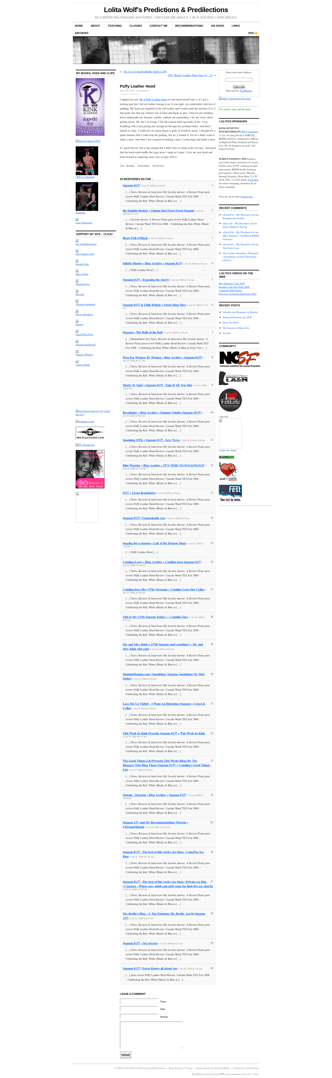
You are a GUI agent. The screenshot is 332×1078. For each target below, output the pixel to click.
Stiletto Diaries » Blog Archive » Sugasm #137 (152, 263)
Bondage (130, 165)
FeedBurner (246, 90)
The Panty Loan (231, 248)
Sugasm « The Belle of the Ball (142, 332)
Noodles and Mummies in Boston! (240, 312)
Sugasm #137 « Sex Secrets (140, 943)
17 (211, 589)
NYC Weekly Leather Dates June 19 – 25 (190, 75)
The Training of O (85, 254)
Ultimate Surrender (85, 304)
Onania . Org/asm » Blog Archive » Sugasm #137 (154, 795)
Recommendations (189, 25)
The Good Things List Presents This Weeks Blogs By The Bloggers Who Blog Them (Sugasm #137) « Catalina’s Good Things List (166, 765)
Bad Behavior (199, 1074)
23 (211, 760)
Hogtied (80, 294)
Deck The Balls (231, 322)
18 (211, 617)
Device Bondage (84, 314)
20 (211, 674)
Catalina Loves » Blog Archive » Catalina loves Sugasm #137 (162, 562)
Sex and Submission (86, 244)
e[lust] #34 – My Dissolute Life (239, 214)
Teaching (115, 25)
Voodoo (227, 333)
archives (81, 33)
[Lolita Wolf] (230, 447)
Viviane (188, 1068)
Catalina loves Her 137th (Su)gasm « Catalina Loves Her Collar (163, 589)
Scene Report (143, 165)
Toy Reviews (158, 165)
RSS (251, 33)
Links (236, 25)
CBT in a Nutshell (85, 177)
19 (211, 644)
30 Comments (142, 90)
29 (211, 943)
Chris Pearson (252, 1068)
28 (211, 913)
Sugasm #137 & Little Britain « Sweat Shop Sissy (154, 304)
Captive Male (83, 364)
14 (211, 518)
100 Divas (217, 25)
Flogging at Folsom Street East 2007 (238, 294)
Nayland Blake (222, 1068)
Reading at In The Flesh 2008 (234, 287)
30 (211, 968)
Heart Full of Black (135, 238)
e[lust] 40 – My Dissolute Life (238, 223)
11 (211, 440)
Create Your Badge (228, 450)
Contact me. (247, 196)
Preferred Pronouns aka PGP (237, 317)
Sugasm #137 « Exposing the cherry (146, 279)
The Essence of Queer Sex (236, 328)
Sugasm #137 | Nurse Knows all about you (150, 968)
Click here (253, 179)
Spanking (81, 212)
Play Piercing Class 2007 (232, 283)
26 (211, 852)
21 (211, 703)
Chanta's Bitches (84, 354)
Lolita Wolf (223, 417)
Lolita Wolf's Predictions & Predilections (166, 10)
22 (211, 733)
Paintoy (80, 324)
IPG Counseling (250, 131)
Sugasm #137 (131, 185)
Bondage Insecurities (234, 218)
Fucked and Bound (85, 344)
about (95, 25)
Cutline (237, 1068)
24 (211, 795)
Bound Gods (82, 264)
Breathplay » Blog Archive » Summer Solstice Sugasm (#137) (162, 412)
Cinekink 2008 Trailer (230, 290)
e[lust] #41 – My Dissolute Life (239, 244)
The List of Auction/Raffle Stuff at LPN (145, 71)
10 (211, 412)
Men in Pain (82, 274)
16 (211, 562)
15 (211, 543)
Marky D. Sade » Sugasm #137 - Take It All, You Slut (157, 385)
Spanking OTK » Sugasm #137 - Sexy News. (151, 440)
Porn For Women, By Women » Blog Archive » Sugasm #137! (162, 357)
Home (79, 25)
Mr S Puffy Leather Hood (153, 99)
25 (211, 822)
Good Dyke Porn (84, 334)
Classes (135, 25)
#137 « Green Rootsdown (139, 493)
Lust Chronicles (84, 222)
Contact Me (159, 25)
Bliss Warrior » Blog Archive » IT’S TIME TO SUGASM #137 (163, 465)
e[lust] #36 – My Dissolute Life (239, 232)
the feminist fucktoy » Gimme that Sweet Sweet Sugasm (158, 210)
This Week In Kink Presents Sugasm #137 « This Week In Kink (164, 733)
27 (211, 881)
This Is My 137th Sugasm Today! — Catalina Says (155, 617)
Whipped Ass (83, 284)
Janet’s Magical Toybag (235, 227)
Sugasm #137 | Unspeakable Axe (144, 518)
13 (211, 493)
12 (211, 465)
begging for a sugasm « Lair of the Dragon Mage (154, 543)
